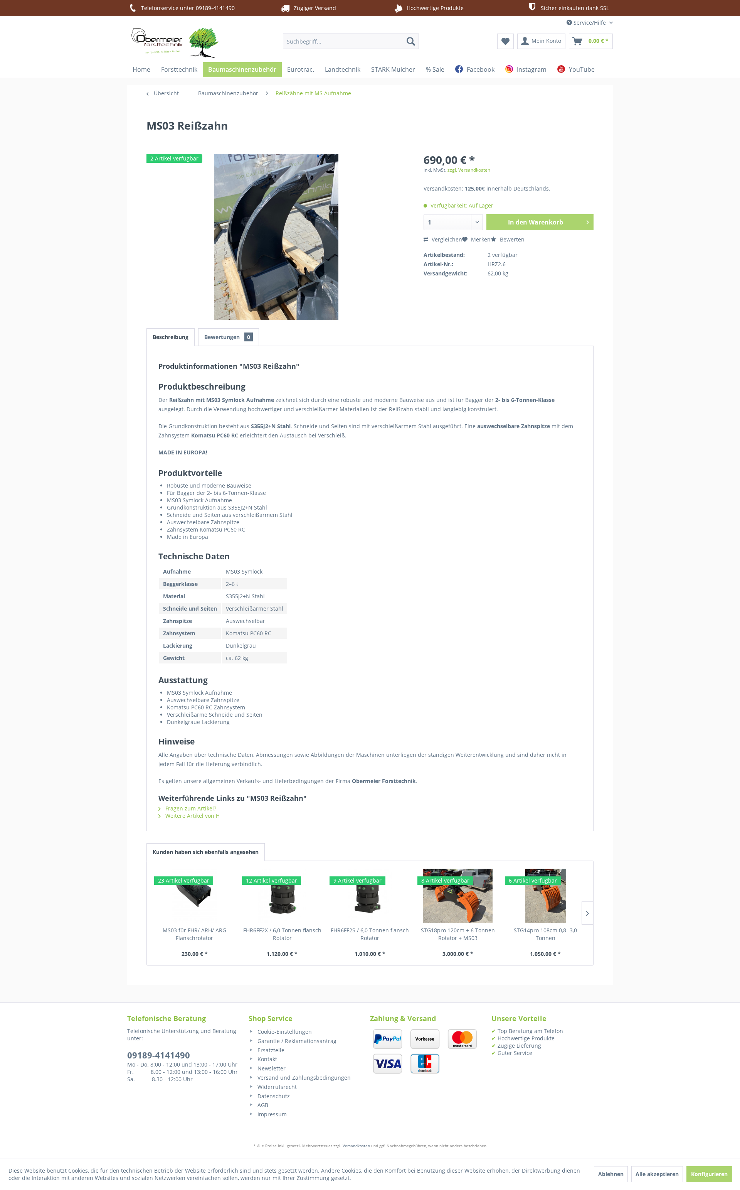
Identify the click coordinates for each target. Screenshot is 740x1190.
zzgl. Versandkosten (468, 170)
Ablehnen (611, 1174)
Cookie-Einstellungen (284, 1031)
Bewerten (511, 239)
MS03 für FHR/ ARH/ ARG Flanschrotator (194, 934)
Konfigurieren (709, 1174)
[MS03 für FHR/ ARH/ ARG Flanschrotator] (195, 896)
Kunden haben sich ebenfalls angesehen (206, 852)
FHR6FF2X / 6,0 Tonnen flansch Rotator (282, 934)
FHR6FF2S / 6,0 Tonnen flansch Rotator (370, 934)
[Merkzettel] (505, 41)
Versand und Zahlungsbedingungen (303, 1077)
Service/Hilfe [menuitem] (589, 22)
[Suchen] (411, 41)
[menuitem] (351, 41)
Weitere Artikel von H (192, 815)
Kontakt (266, 1059)
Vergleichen (446, 239)
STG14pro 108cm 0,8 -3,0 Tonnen (545, 934)
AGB (262, 1105)
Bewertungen (227, 337)
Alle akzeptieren (657, 1174)
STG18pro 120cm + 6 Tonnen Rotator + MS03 (458, 934)
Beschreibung (170, 337)
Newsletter (271, 1068)
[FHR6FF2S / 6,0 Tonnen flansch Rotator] (370, 896)
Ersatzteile (270, 1050)
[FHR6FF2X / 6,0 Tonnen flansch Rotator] (282, 896)
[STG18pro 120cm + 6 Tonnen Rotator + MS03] (458, 896)
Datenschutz (273, 1096)
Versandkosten (356, 1145)
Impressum (271, 1114)
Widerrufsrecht (276, 1086)
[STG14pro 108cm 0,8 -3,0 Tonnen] (545, 896)
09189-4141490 (158, 1055)
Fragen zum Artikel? (190, 808)
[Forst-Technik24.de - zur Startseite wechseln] (175, 42)
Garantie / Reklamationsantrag (296, 1041)
